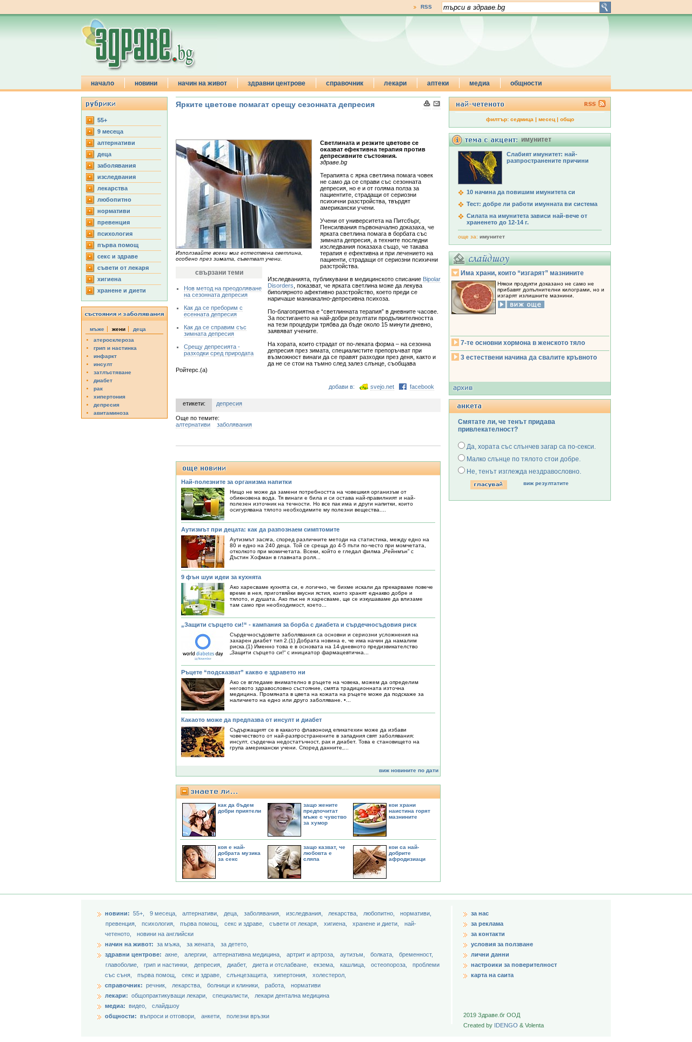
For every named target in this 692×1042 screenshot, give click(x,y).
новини (146, 83)
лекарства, (344, 913)
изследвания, (305, 913)
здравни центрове (276, 83)
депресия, (208, 964)
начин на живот (202, 83)
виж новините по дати (408, 770)
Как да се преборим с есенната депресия (213, 310)
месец (546, 119)
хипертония (109, 397)
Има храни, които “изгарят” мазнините (522, 273)
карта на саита (492, 975)
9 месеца (110, 131)
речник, (156, 985)
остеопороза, (390, 964)
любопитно (114, 199)
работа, (275, 985)
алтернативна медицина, (248, 954)
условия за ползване (502, 944)
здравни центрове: (133, 954)
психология (114, 233)
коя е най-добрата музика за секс (239, 853)
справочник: (124, 985)
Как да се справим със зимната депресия (215, 330)
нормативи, (415, 913)
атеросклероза (114, 340)
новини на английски (165, 934)
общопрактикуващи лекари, (169, 995)
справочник (344, 83)
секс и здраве (117, 256)
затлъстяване (112, 372)
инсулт (103, 364)
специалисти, (230, 995)
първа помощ (117, 245)
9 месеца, (164, 913)
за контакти (488, 934)
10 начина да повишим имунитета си (521, 192)
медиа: (115, 1006)
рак (98, 388)
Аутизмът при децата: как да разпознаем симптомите (260, 529)
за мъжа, (169, 944)
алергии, (196, 954)
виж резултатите (546, 483)
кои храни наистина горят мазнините (409, 811)
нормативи (113, 211)
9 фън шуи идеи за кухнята (221, 577)
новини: (117, 913)
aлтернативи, (201, 913)
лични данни (490, 954)
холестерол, (329, 975)
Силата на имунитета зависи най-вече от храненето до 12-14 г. (527, 219)
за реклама (487, 923)
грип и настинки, (167, 964)
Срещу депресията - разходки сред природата (219, 349)
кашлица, (353, 964)
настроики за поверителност (514, 964)
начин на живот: (129, 944)
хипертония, (291, 975)
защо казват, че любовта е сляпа (324, 853)
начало (102, 83)
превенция (113, 222)
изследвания (116, 177)
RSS (426, 7)
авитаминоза (111, 413)
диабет (103, 380)
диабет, (238, 964)
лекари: (116, 995)
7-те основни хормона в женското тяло (523, 343)
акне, (173, 954)
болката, (382, 954)
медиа (479, 83)
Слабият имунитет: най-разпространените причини (548, 157)
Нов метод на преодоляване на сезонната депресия (223, 291)
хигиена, (336, 923)
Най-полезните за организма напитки (236, 482)
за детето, (234, 944)
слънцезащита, (248, 975)
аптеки (438, 83)
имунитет (492, 237)
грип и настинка (115, 348)
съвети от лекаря (123, 267)
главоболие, (122, 964)
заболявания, (263, 913)
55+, (139, 913)
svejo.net (382, 386)
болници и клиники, (233, 985)
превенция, (121, 923)
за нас (480, 913)
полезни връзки (248, 1016)
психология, (159, 923)
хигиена (109, 279)
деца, (232, 913)
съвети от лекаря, (294, 923)
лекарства (112, 188)
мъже (97, 329)
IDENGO (506, 1025)
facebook (422, 386)
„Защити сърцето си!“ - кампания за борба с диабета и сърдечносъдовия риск (299, 624)
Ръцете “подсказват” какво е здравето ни (243, 672)
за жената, (201, 944)
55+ (102, 120)
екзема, (325, 964)
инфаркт (105, 356)
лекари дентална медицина (292, 995)
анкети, (211, 1016)
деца (104, 154)
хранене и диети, (376, 923)
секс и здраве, (244, 923)
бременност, (416, 954)
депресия (106, 405)
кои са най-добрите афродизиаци (407, 853)
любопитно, (379, 913)
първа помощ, (200, 923)
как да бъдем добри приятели (239, 808)
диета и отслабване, (281, 964)
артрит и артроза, (311, 954)
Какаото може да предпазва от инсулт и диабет (251, 719)
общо (567, 119)
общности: (121, 1016)
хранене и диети (121, 290)
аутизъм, (353, 954)
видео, (138, 1006)
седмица (522, 119)
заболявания (116, 165)
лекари (395, 83)
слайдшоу (165, 1006)
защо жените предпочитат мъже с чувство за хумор (325, 814)
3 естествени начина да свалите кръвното (529, 357)
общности (526, 83)
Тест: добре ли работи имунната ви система (532, 204)
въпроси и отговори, (168, 1016)
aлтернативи (116, 143)
